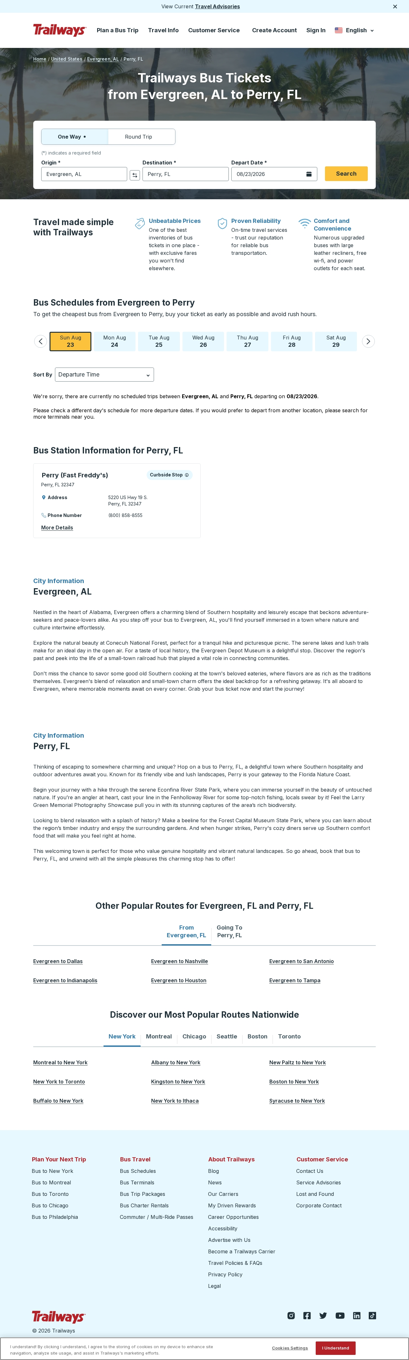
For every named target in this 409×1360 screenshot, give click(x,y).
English (355, 31)
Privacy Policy (225, 1274)
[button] (40, 341)
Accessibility (222, 1228)
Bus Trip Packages (142, 1194)
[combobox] (84, 174)
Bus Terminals (137, 1182)
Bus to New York (52, 1171)
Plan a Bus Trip (117, 30)
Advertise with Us (229, 1240)
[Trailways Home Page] (60, 30)
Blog (213, 1171)
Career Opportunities (233, 1217)
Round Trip (138, 136)
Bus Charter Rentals (144, 1205)
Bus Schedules (138, 1171)
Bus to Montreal (51, 1182)
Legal (214, 1286)
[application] (117, 500)
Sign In (316, 30)
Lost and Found (315, 1194)
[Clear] (120, 174)
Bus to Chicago (50, 1205)
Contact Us (309, 1171)
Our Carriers (223, 1194)
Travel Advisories (217, 6)
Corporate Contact (319, 1205)
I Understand (336, 1347)
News (215, 1182)
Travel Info (163, 30)
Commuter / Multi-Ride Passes (156, 1217)
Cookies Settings (290, 1347)
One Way (69, 136)
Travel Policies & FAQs (235, 1263)
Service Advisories (318, 1182)
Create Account (274, 30)
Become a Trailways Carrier (242, 1251)
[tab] (186, 931)
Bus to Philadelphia (55, 1217)
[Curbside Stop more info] (186, 474)
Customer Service (214, 30)
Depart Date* (249, 162)
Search (346, 173)
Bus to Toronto (50, 1194)
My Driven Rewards (232, 1205)
